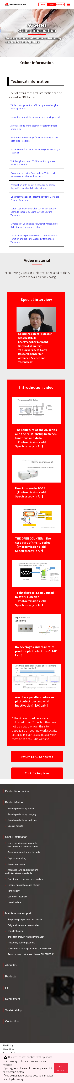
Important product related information (26, 937)
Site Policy (8, 1045)
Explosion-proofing (17, 858)
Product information (17, 791)
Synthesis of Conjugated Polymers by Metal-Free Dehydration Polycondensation (33, 225)
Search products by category (22, 814)
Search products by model (21, 808)
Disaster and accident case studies (25, 879)
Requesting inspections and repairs (25, 919)
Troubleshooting (15, 931)
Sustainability (13, 1010)
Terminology (14, 891)
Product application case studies (24, 885)
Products (10, 976)
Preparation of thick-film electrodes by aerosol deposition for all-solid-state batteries (33, 186)
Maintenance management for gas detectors (29, 948)
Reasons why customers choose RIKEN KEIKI (31, 954)
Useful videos (14, 902)
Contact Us (12, 1021)
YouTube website (38, 739)
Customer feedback (17, 896)
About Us (11, 965)
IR (6, 987)
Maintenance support (18, 913)
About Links (8, 1049)
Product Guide (14, 802)
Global (60, 4)
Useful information (16, 836)
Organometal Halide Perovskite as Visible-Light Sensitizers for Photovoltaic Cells (33, 174)
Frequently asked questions (21, 942)
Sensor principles (16, 864)
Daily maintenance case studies (23, 925)
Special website (15, 826)
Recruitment (12, 999)
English (52, 4)
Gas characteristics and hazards (24, 852)
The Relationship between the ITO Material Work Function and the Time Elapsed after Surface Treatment (33, 239)
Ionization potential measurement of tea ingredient (35, 117)
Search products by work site (22, 820)
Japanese (43, 4)
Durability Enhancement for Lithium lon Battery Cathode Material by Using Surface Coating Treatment (33, 212)
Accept (61, 1068)
